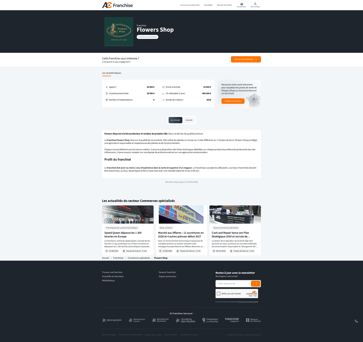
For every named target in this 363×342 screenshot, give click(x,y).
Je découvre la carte (232, 101)
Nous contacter (170, 334)
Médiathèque (108, 280)
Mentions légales (109, 334)
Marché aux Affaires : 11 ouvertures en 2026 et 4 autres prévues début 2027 (181, 235)
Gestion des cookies (153, 334)
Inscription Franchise (189, 334)
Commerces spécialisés (147, 36)
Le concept (175, 120)
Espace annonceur (167, 276)
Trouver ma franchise (112, 272)
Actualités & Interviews (113, 276)
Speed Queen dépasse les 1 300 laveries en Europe (123, 235)
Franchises (118, 258)
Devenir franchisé (167, 272)
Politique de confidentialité (130, 334)
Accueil (105, 258)
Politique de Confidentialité (248, 302)
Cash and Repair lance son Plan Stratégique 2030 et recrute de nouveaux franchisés (230, 236)
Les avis (189, 120)
